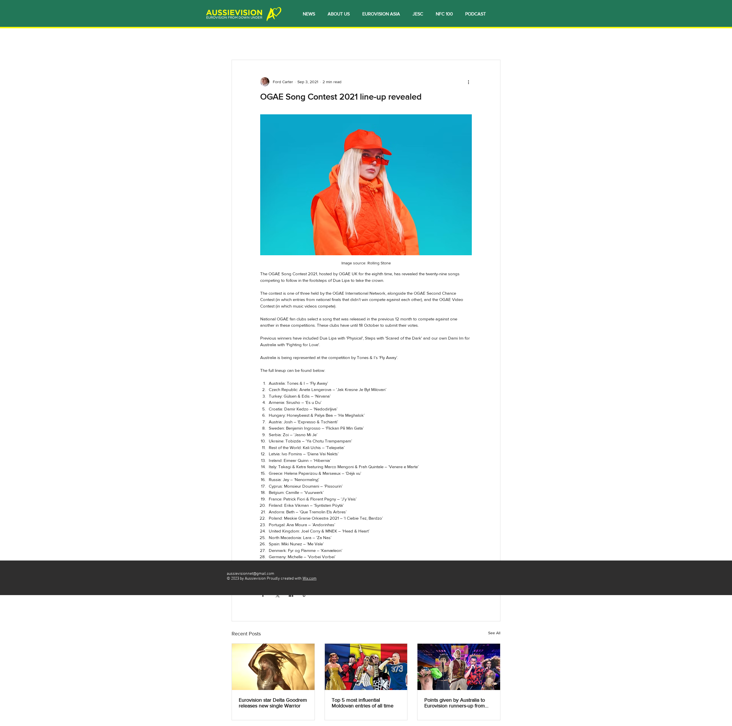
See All (494, 633)
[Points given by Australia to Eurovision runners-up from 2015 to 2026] (458, 667)
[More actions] (468, 81)
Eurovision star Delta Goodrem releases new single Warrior (273, 703)
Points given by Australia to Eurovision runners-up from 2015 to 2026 (454, 703)
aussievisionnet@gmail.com (250, 573)
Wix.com (310, 578)
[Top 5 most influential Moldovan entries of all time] (366, 667)
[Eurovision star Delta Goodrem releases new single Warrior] (273, 667)
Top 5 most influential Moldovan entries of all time (362, 703)
